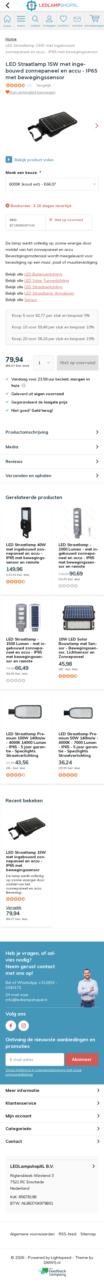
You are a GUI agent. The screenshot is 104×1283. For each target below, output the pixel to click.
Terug (7, 5)
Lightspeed (61, 1257)
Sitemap (88, 1233)
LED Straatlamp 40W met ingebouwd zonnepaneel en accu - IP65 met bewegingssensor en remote (26, 553)
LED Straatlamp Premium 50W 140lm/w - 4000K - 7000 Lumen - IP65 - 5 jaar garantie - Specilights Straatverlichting (79, 744)
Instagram (23, 1025)
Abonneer (82, 1059)
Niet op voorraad (77, 362)
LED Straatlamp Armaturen (49, 293)
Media (12, 446)
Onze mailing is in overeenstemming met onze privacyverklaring (44, 1072)
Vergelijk (43, 85)
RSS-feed (67, 1233)
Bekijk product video (34, 159)
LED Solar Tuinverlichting (46, 280)
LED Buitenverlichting (43, 274)
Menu (21, 25)
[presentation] (92, 125)
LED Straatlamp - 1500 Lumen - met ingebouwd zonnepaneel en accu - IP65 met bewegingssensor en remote (26, 650)
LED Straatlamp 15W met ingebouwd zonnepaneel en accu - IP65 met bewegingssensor (26, 861)
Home (11, 39)
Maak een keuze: (23, 172)
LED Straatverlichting (43, 286)
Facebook (11, 1025)
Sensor (30, 299)
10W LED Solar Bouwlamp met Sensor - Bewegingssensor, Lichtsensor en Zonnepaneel (78, 648)
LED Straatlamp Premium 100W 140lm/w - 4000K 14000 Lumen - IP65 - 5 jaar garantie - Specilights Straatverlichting (26, 744)
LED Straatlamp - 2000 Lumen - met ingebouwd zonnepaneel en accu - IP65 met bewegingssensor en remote (78, 555)
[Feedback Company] (52, 1272)
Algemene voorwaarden (32, 1233)
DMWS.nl (52, 1262)
